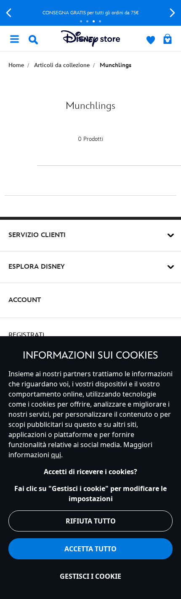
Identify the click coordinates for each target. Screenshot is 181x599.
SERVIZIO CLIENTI (37, 235)
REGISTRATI (26, 335)
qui (56, 454)
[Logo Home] (90, 39)
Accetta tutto (90, 548)
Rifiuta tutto (91, 521)
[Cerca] (33, 40)
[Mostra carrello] (167, 40)
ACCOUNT (24, 300)
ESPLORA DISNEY (36, 267)
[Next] (172, 13)
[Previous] (9, 13)
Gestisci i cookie (90, 576)
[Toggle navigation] (14, 38)
